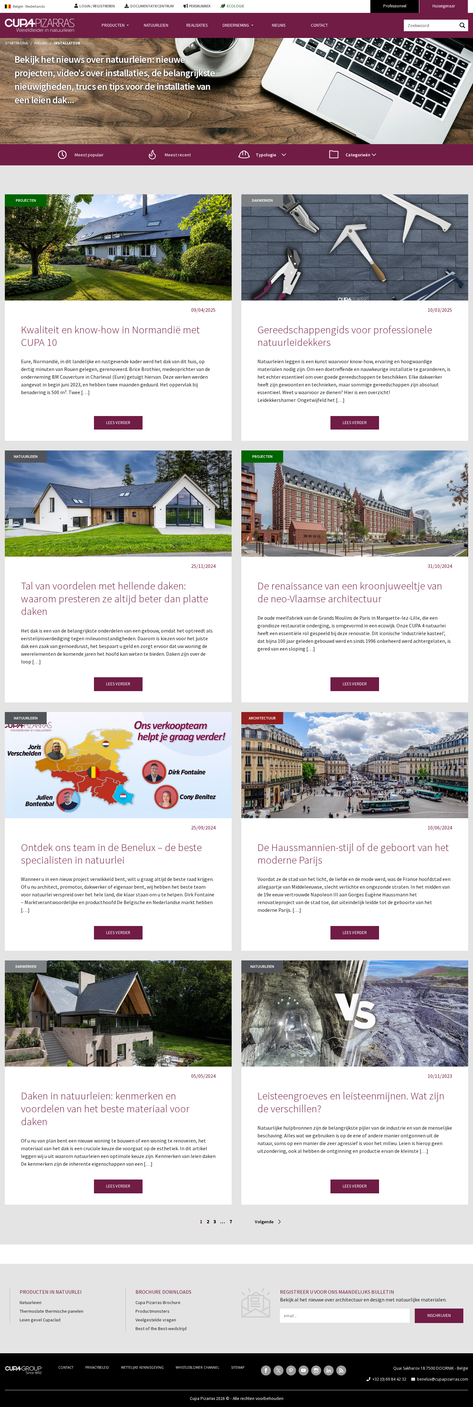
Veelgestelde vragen (155, 1320)
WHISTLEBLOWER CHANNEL (197, 1367)
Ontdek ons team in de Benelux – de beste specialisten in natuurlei (111, 854)
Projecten (26, 200)
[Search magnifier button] (462, 25)
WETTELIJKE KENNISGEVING (142, 1367)
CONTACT (319, 25)
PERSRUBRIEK (200, 6)
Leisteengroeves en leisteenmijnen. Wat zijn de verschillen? (350, 1102)
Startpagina (16, 43)
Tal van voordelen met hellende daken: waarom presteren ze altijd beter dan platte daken (114, 598)
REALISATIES (197, 25)
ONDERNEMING (236, 25)
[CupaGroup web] (23, 1369)
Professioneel (394, 6)
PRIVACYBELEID (97, 1367)
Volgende (264, 1222)
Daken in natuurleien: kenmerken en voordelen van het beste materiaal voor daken (105, 1108)
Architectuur (262, 718)
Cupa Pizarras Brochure (158, 1302)
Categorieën (358, 155)
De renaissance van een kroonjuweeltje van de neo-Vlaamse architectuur (349, 592)
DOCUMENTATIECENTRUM (152, 6)
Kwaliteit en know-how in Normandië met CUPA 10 (110, 336)
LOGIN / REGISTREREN (97, 6)
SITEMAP (237, 1367)
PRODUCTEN (113, 25)
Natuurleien (26, 456)
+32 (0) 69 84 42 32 (389, 1379)
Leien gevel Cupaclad (40, 1320)
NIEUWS (278, 25)
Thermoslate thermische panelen (51, 1311)
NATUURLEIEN (156, 25)
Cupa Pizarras (202, 1398)
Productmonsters (152, 1311)
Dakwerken (262, 200)
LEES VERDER (118, 422)
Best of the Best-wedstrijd (161, 1328)
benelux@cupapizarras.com (442, 1379)
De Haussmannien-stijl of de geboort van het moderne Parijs (353, 854)
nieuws (40, 43)
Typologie (266, 155)
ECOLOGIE (235, 6)
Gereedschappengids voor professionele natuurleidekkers (344, 336)
